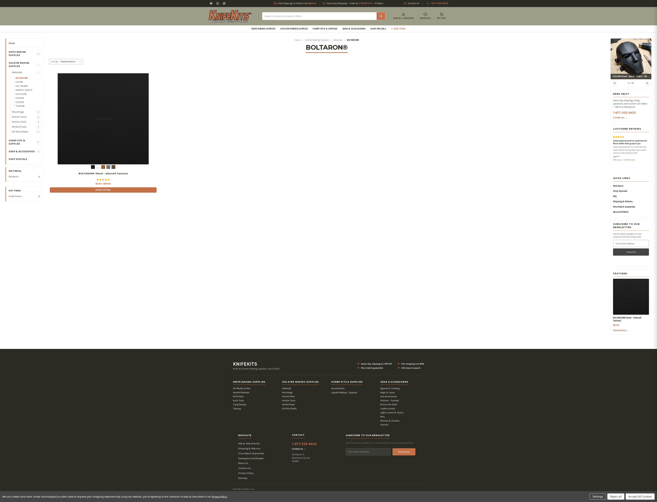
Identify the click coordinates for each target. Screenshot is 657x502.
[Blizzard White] (98, 167)
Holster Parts (19, 116)
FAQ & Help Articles (249, 443)
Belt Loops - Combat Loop (624, 160)
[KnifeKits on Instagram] (217, 3)
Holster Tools (19, 121)
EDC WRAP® (22, 86)
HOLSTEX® (21, 94)
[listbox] (71, 61)
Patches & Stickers (390, 420)
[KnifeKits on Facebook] (211, 3)
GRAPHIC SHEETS (24, 90)
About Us (243, 463)
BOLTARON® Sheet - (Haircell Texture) (103, 173)
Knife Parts (238, 396)
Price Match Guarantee (624, 206)
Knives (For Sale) (388, 404)
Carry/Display (239, 404)
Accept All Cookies (640, 496)
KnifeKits (245, 364)
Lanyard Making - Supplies (344, 392)
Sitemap (242, 478)
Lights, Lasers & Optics (392, 412)
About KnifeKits (621, 212)
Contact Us (244, 468)
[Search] (381, 16)
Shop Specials (378, 28)
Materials (17, 72)
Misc (382, 416)
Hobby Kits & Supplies (325, 28)
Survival (384, 424)
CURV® (19, 82)
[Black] (93, 167)
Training (237, 408)
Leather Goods (387, 408)
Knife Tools (238, 400)
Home (12, 43)
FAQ (615, 196)
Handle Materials (241, 392)
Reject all (616, 496)
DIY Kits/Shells (20, 131)
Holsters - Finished (389, 400)
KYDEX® (20, 98)
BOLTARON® (22, 78)
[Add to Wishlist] (144, 77)
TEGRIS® (20, 106)
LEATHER (20, 102)
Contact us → (620, 117)
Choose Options (103, 190)
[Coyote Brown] (103, 167)
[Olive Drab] (113, 167)
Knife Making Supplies (263, 28)
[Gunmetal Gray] (108, 167)
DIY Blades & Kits (241, 388)
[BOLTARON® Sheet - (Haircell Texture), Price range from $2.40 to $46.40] (103, 118)
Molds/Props (19, 126)
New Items (618, 186)
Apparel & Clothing (390, 388)
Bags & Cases (387, 392)
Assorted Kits (338, 388)
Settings (597, 496)
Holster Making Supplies (294, 28)
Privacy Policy (246, 473)
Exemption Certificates (251, 458)
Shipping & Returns (623, 201)
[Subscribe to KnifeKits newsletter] (224, 3)
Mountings (18, 111)
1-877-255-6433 (624, 113)
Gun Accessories (388, 396)
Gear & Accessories (354, 28)
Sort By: (55, 61)
